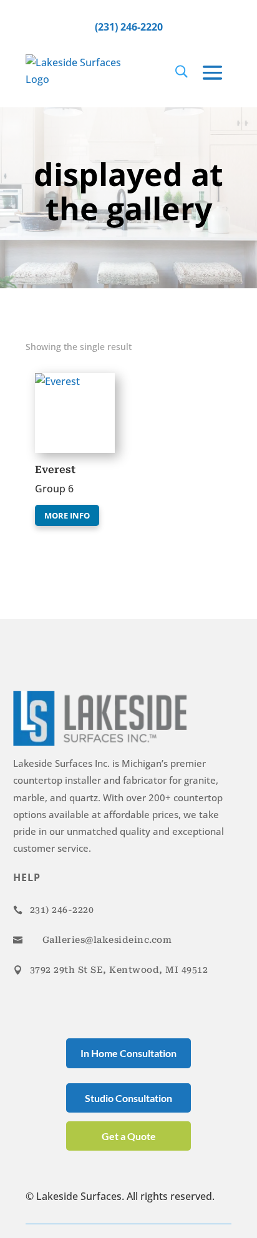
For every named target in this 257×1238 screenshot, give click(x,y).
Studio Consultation (128, 1098)
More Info (67, 515)
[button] (71, 385)
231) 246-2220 (62, 910)
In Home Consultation (128, 1053)
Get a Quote (129, 1136)
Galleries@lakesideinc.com (107, 940)
